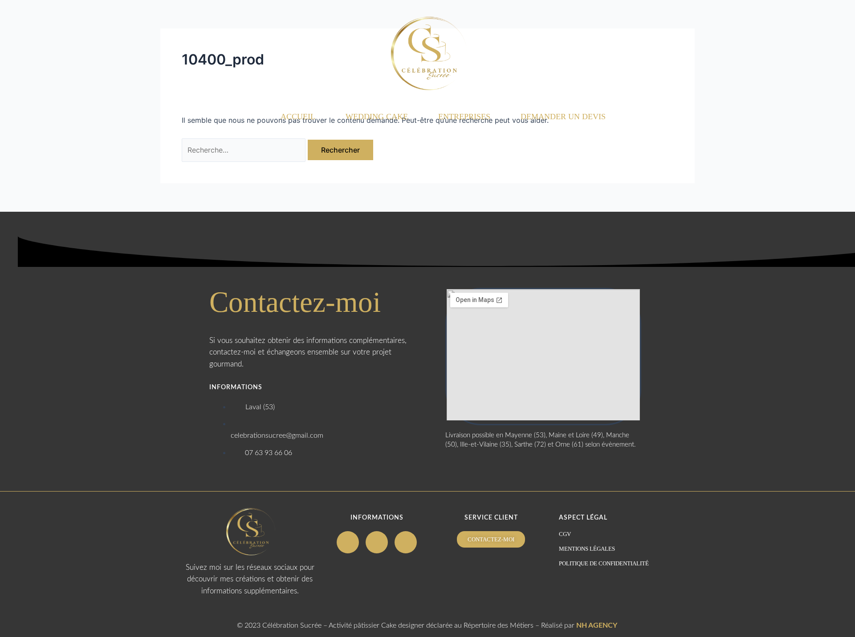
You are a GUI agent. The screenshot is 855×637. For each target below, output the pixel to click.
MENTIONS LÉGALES (587, 548)
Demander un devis (563, 116)
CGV (565, 534)
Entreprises (464, 116)
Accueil (298, 116)
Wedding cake (377, 116)
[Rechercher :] (245, 149)
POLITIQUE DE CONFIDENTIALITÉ (604, 563)
